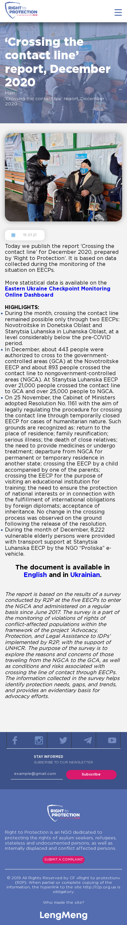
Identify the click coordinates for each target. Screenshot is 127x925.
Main (10, 93)
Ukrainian (85, 575)
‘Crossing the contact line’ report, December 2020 (54, 101)
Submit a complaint (63, 859)
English (35, 575)
